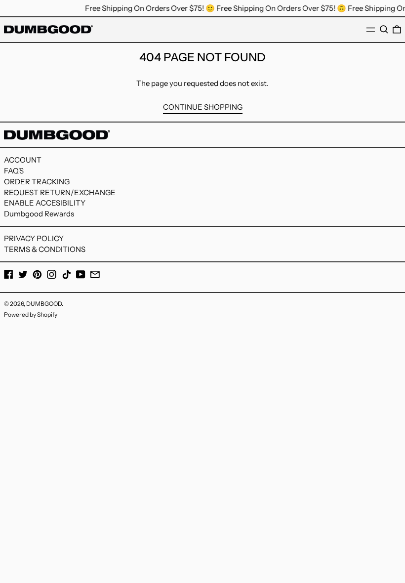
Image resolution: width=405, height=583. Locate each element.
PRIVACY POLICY (34, 238)
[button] (384, 29)
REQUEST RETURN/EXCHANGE (60, 192)
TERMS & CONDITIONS (44, 249)
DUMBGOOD (44, 303)
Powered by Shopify (30, 314)
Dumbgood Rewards (39, 213)
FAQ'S (14, 170)
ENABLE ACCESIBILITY (44, 203)
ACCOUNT (22, 160)
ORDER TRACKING (37, 181)
